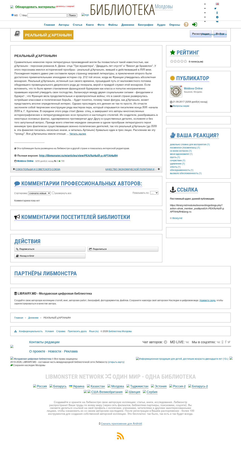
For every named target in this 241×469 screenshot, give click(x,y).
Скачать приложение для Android (121, 423)
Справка (60, 331)
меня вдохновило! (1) (181, 153)
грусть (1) (175, 157)
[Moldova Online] (176, 96)
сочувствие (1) (177, 160)
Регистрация (209, 34)
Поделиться (100, 249)
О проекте (37, 350)
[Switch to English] (217, 3)
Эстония (161, 386)
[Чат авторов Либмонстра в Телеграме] (217, 16)
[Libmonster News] (229, 341)
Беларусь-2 (200, 386)
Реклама (71, 350)
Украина (78, 386)
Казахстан (98, 386)
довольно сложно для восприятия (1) (190, 144)
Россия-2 (179, 386)
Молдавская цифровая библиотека (32, 358)
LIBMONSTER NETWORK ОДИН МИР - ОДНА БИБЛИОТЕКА (120, 376)
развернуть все (63, 193)
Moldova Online (25, 161)
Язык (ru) (94, 331)
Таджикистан (139, 386)
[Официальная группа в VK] (217, 21)
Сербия (152, 392)
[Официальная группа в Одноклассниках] (217, 12)
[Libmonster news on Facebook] (226, 341)
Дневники (33, 317)
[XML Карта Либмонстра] (120, 438)
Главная (18, 317)
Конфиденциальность (31, 331)
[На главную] (11, 346)
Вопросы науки (181, 105)
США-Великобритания (107, 392)
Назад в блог (27, 256)
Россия (42, 386)
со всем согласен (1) (181, 150)
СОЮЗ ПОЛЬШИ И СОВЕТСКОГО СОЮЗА (37, 169)
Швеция (134, 392)
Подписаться (26, 249)
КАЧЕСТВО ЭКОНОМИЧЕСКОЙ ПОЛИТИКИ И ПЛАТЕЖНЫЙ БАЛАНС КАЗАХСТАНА (131, 169)
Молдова (117, 386)
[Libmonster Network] (182, 358)
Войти (223, 34)
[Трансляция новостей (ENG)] (215, 8)
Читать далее (77, 133)
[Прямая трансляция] (188, 341)
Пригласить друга (77, 331)
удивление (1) (177, 163)
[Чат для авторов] (166, 341)
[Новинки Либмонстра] (222, 341)
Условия (49, 331)
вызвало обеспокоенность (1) (186, 173)
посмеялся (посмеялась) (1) (185, 147)
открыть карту (116, 361)
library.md (177, 218)
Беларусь (59, 386)
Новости (54, 350)
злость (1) (175, 166)
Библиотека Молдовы (120, 331)
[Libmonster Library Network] (231, 358)
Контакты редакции (44, 341)
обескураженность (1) (181, 169)
